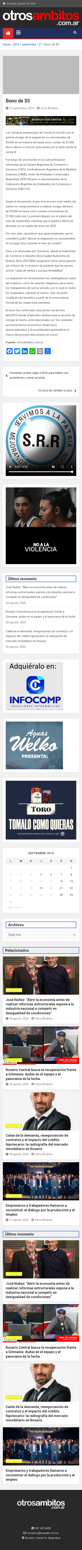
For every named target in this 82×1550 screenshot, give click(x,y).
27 (51, 895)
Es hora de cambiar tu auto (55, 390)
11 (30, 881)
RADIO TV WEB (14, 990)
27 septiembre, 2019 (21, 108)
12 (41, 881)
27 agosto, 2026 (19, 1219)
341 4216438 (42, 1528)
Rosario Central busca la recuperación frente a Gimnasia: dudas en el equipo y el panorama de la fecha (41, 1074)
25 (30, 895)
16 (10, 888)
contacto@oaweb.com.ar (42, 1533)
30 (10, 901)
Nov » (18, 907)
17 (20, 888)
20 (51, 888)
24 (20, 895)
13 (51, 881)
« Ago (9, 907)
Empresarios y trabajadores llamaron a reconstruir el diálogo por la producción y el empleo (40, 1209)
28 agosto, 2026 (19, 1018)
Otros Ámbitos (49, 108)
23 (10, 895)
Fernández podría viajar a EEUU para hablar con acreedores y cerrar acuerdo (39, 375)
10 (20, 881)
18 (30, 888)
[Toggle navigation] (18, 32)
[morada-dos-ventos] (41, 118)
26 (41, 895)
